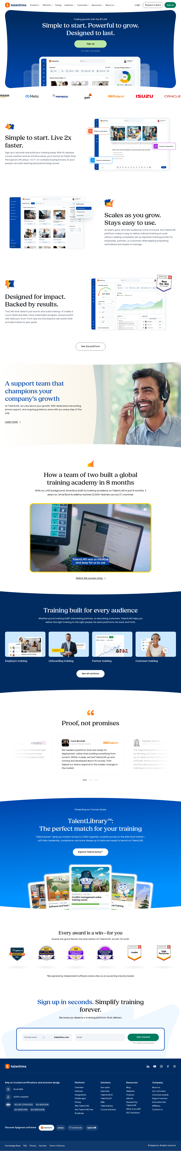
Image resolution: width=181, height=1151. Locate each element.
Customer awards (160, 1095)
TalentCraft (106, 1099)
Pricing (58, 5)
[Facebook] (167, 1066)
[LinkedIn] (148, 1066)
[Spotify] (174, 1066)
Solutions (69, 5)
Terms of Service (57, 1146)
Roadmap (79, 1113)
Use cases (105, 1087)
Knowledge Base (13, 1146)
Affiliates (156, 1106)
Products (34, 5)
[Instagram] (161, 1066)
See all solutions (90, 674)
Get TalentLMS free (84, 1110)
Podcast (130, 1095)
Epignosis (154, 1146)
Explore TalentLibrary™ (90, 852)
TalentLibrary (107, 1106)
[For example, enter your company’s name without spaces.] (43, 1037)
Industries (105, 1091)
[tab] (85, 780)
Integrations (80, 1095)
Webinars (130, 1091)
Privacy (33, 1146)
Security (43, 1146)
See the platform (90, 346)
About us (110, 5)
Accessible (18, 1089)
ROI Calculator (133, 1113)
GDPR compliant (21, 1097)
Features (79, 1091)
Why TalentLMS (82, 1106)
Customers (82, 5)
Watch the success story (89, 578)
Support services (159, 1099)
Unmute (145, 509)
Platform (47, 5)
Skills (103, 1102)
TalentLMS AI (107, 1095)
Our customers (159, 1091)
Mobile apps (80, 1099)
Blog (128, 1087)
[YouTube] (154, 1066)
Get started (143, 1037)
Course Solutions (108, 1110)
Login (137, 5)
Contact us (157, 1110)
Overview (79, 1087)
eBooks (129, 1099)
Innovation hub (159, 1102)
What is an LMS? (133, 1109)
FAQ (25, 1146)
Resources (96, 5)
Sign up (170, 5)
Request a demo (153, 5)
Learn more (11, 422)
